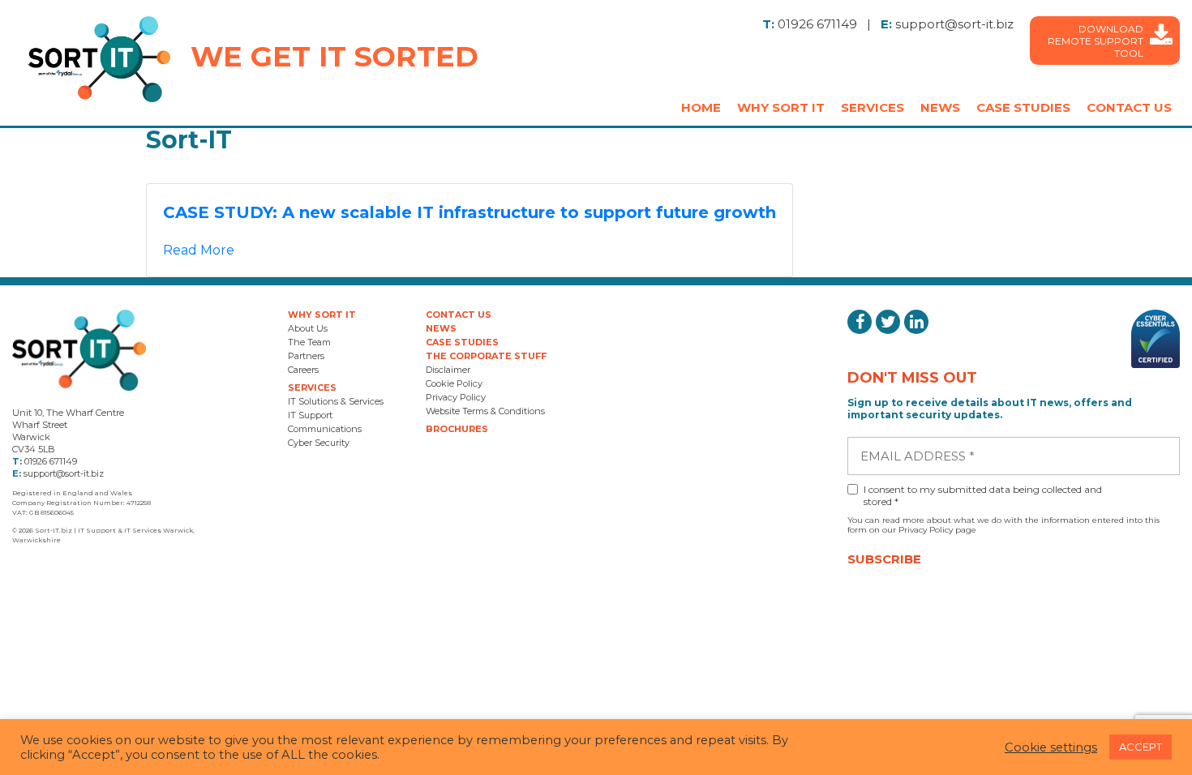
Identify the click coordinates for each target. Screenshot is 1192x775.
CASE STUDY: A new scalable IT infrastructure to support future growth (469, 212)
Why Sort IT (781, 107)
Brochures (457, 429)
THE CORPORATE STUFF (486, 356)
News (940, 107)
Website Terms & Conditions (485, 411)
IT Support (310, 415)
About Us (308, 328)
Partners (306, 356)
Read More (198, 250)
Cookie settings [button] (1051, 747)
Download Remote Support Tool (1095, 41)
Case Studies (1023, 107)
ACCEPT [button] (1140, 746)
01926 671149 (817, 24)
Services (872, 107)
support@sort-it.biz (954, 24)
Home (701, 107)
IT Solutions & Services (336, 401)
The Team (309, 342)
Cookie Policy (454, 383)
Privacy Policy (456, 397)
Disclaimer (448, 369)
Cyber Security (318, 442)
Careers (303, 369)
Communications (325, 429)
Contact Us (1129, 107)
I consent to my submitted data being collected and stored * (983, 495)
